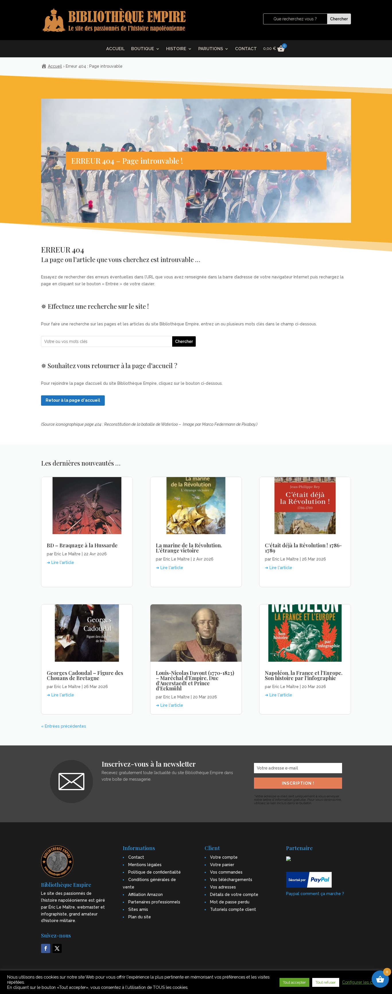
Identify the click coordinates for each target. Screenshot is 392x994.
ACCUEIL (115, 49)
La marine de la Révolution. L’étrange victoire (189, 548)
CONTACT (246, 49)
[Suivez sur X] (57, 948)
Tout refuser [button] (326, 982)
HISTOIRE (176, 49)
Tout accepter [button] (294, 982)
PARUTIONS (210, 49)
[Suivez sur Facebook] (45, 948)
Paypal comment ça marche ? (315, 893)
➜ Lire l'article (60, 562)
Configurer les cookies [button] (363, 982)
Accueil (55, 66)
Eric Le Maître (67, 554)
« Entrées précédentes (63, 726)
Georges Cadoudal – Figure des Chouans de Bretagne (85, 675)
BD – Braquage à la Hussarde (82, 545)
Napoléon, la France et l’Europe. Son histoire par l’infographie (303, 675)
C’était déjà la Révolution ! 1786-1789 (303, 548)
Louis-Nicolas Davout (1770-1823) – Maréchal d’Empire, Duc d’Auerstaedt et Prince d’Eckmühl (195, 680)
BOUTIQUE (142, 49)
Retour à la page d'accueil (73, 400)
